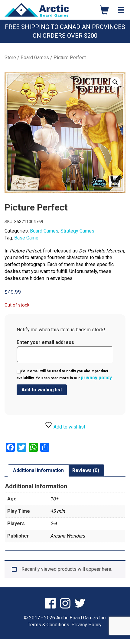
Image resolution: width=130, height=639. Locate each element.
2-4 (53, 523)
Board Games (35, 57)
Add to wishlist (68, 427)
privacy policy (96, 378)
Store (10, 57)
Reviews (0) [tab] (85, 470)
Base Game (26, 238)
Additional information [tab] (38, 470)
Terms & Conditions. (49, 625)
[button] (115, 82)
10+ (54, 499)
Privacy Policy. (86, 625)
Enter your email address (45, 342)
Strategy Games (77, 231)
